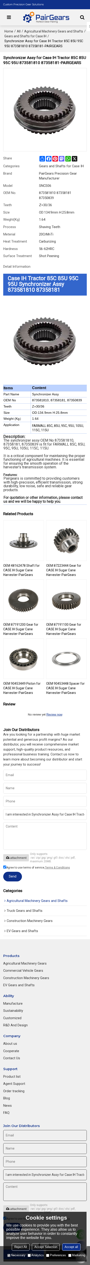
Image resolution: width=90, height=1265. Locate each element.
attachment (18, 858)
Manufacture (13, 1003)
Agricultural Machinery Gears (25, 963)
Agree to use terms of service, (38, 867)
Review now (54, 714)
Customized (12, 1018)
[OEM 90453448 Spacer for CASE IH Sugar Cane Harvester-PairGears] (66, 658)
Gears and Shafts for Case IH (25, 36)
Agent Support (14, 1084)
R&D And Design (15, 1025)
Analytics (37, 1255)
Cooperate (11, 1051)
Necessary (18, 1255)
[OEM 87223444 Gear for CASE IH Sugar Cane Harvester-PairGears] (66, 540)
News (7, 1106)
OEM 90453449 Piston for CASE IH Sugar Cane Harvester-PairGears (22, 688)
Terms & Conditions (57, 867)
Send (12, 876)
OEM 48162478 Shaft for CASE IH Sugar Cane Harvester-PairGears (21, 570)
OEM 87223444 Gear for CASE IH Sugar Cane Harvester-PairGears (63, 570)
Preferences (58, 1255)
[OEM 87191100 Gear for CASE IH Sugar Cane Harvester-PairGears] (66, 599)
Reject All (20, 1247)
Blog (6, 1098)
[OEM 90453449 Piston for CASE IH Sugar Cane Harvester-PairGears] (23, 658)
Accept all (71, 1247)
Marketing (78, 1255)
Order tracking (13, 1091)
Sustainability (13, 1011)
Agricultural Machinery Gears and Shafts (53, 31)
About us (10, 1044)
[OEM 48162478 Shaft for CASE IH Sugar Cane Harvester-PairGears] (23, 540)
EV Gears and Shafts (19, 985)
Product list (12, 1076)
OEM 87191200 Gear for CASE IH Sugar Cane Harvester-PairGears (20, 629)
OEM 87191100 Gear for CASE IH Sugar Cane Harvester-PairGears (63, 629)
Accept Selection (45, 1247)
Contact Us (11, 1058)
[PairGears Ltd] (46, 17)
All (19, 31)
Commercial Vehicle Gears (23, 971)
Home (8, 31)
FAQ (6, 1113)
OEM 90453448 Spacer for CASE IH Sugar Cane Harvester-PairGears (65, 688)
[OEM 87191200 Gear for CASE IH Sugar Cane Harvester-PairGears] (23, 599)
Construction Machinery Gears (26, 978)
